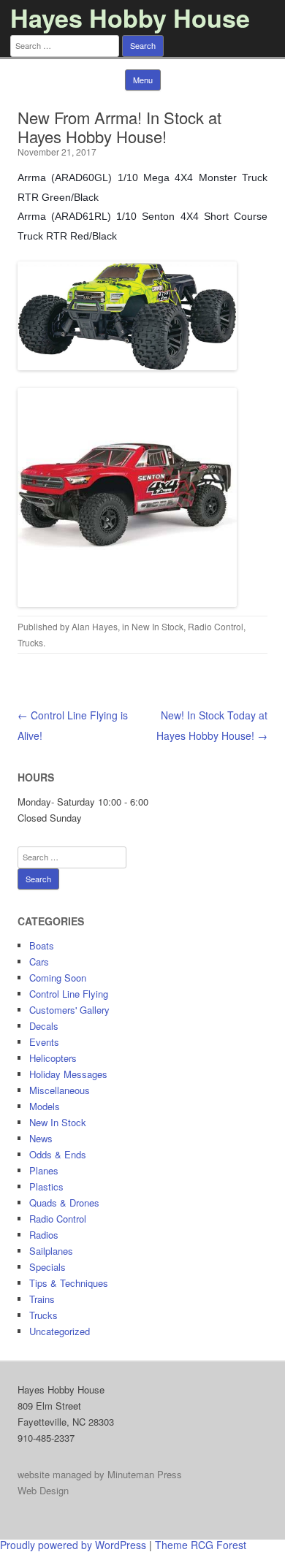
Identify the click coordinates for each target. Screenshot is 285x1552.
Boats (41, 945)
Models (44, 1106)
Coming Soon (57, 978)
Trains (42, 1299)
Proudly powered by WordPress (73, 1544)
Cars (39, 961)
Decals (43, 1026)
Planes (43, 1170)
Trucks (30, 642)
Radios (43, 1235)
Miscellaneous (59, 1090)
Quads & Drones (64, 1202)
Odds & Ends (57, 1154)
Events (44, 1042)
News (41, 1138)
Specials (47, 1267)
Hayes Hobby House (130, 17)
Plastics (46, 1186)
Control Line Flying (68, 994)
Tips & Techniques (68, 1283)
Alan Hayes (95, 626)
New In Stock (157, 626)
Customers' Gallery (69, 1010)
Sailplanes (51, 1251)
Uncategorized (59, 1331)
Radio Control (215, 626)
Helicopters (53, 1058)
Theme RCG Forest (200, 1544)
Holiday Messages (68, 1074)
